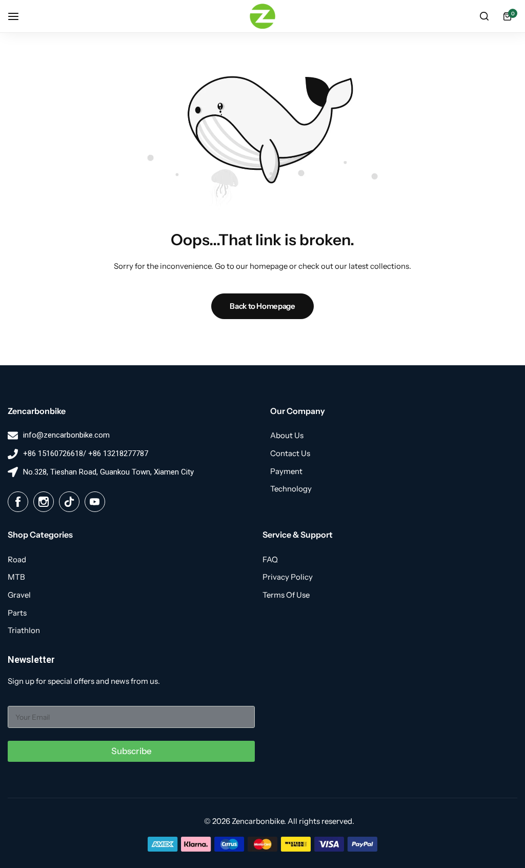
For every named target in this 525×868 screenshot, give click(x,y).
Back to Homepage (262, 306)
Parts (17, 613)
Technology (291, 489)
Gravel (19, 595)
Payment (286, 471)
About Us (287, 435)
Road (17, 559)
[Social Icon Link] (18, 501)
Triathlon (24, 630)
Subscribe (131, 751)
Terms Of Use (286, 595)
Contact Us (290, 453)
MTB (16, 577)
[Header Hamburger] (18, 16)
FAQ (270, 559)
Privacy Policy (287, 577)
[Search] (484, 16)
